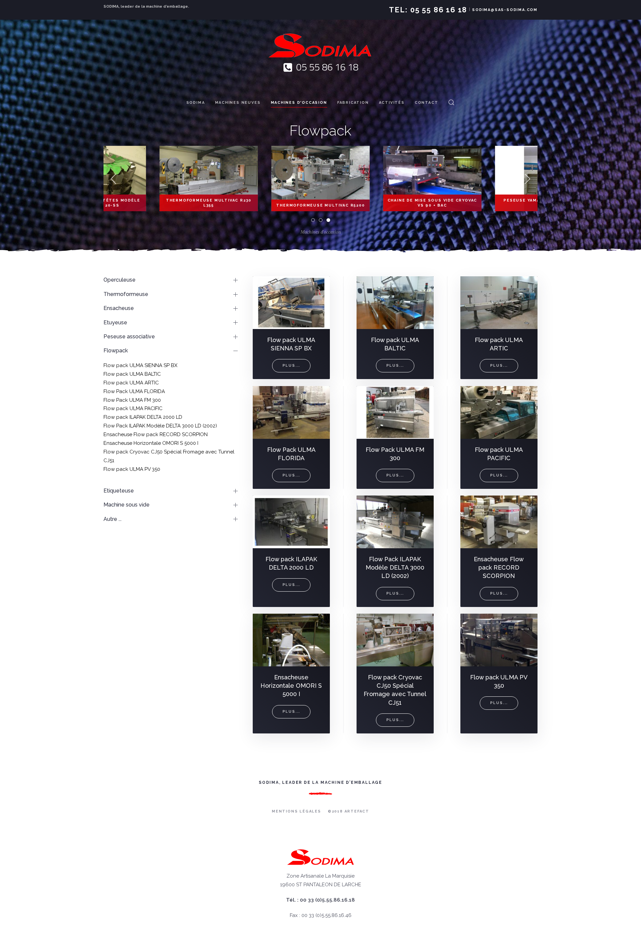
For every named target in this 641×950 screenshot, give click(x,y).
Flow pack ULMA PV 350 (131, 469)
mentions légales (296, 811)
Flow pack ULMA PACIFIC (133, 408)
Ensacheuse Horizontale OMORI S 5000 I (150, 443)
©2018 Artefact (348, 811)
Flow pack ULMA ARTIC (131, 383)
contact (426, 102)
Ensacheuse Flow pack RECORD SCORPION (155, 434)
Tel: (428, 9)
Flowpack (115, 350)
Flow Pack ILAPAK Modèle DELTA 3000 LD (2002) (160, 426)
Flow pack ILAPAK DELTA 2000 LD (142, 417)
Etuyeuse (115, 322)
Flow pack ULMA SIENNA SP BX (140, 365)
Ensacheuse (118, 308)
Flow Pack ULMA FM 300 (132, 400)
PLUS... (291, 366)
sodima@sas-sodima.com (505, 10)
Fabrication (353, 102)
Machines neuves (238, 102)
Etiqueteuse (118, 491)
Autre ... (112, 519)
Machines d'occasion (299, 102)
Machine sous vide (126, 505)
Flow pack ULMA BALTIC (132, 374)
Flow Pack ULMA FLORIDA (134, 391)
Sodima (195, 102)
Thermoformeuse (125, 294)
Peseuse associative (129, 336)
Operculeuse (119, 280)
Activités (392, 102)
